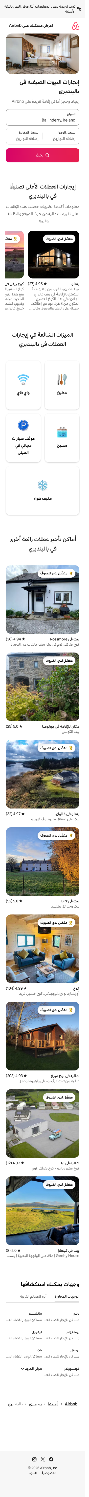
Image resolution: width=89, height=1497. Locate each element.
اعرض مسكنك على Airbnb (31, 25)
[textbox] (61, 139)
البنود (33, 1473)
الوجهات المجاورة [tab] (66, 1296)
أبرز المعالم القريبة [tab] (33, 1296)
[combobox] (42, 120)
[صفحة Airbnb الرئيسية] (75, 26)
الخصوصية (49, 1473)
